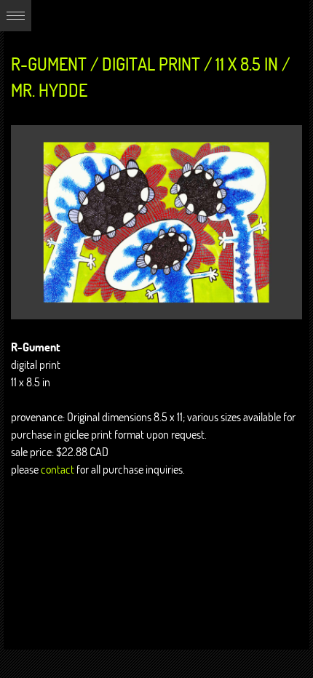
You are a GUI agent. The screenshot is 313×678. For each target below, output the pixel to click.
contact (57, 469)
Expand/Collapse (15, 15)
